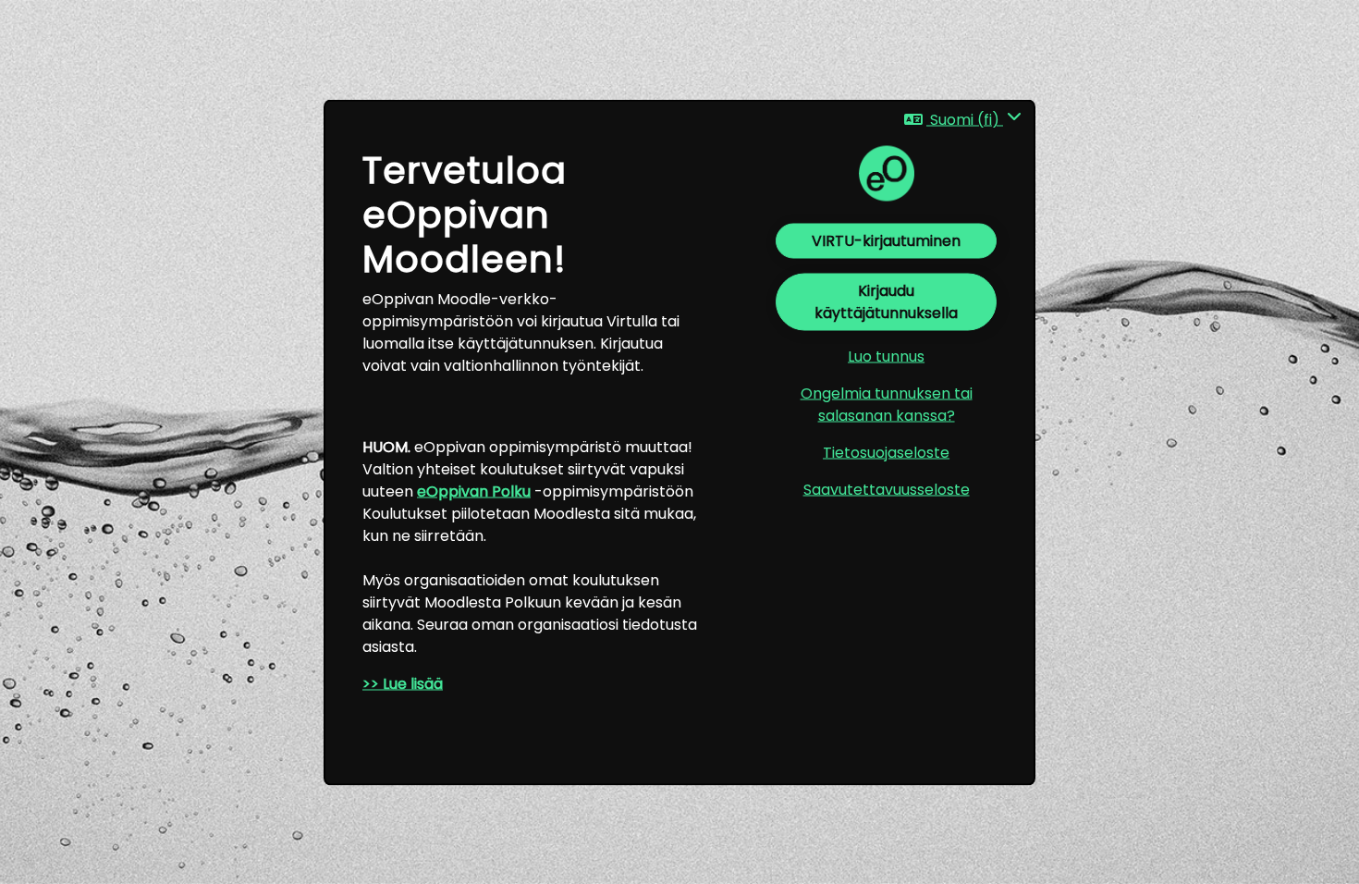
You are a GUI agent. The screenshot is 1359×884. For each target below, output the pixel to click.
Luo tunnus (886, 356)
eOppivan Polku (474, 491)
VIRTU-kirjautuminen (886, 241)
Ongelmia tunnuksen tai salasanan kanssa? (887, 404)
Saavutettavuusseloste (886, 489)
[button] (963, 120)
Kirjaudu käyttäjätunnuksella (886, 302)
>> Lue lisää (402, 683)
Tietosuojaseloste (886, 452)
